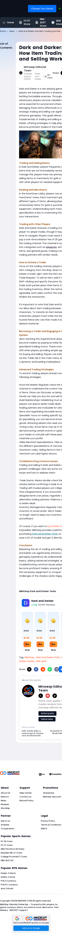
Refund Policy (27, 800)
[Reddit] (43, 669)
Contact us (25, 796)
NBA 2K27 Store (43, 22)
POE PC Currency (9, 884)
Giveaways (48, 793)
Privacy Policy (48, 821)
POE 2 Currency (8, 880)
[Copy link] (56, 669)
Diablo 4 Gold (8, 877)
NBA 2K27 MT (7, 860)
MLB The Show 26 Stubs (12, 849)
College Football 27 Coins (14, 856)
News (3, 800)
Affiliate (5, 824)
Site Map (5, 808)
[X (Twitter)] (40, 696)
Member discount (52, 796)
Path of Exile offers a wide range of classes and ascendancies (32, 733)
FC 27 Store (27, 22)
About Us (5, 793)
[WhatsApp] (50, 669)
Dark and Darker (42, 601)
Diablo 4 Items (8, 873)
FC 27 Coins (7, 845)
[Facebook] (36, 669)
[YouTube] (47, 696)
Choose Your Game (42, 8)
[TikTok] (54, 696)
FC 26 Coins (7, 841)
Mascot (5, 796)
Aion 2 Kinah (7, 888)
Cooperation (7, 828)
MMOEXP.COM (25, 900)
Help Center (26, 793)
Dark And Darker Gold (47, 657)
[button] (31, 924)
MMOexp (29, 657)
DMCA (44, 828)
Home (10, 22)
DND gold (41, 661)
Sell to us (5, 821)
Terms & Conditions (51, 824)
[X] (29, 669)
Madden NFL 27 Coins (11, 852)
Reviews (5, 804)
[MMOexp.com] (10, 774)
